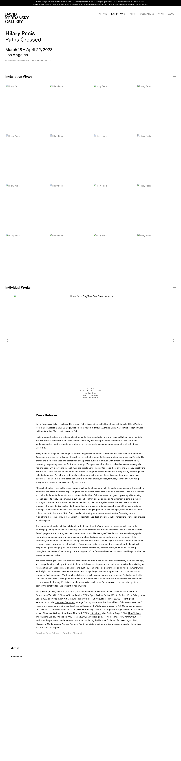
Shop (161, 14)
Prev (8, 340)
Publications (146, 14)
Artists (103, 14)
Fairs (132, 14)
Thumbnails (174, 77)
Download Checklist (41, 60)
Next (173, 340)
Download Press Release (17, 60)
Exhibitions (118, 14)
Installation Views (170, 77)
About (172, 14)
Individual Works (170, 288)
